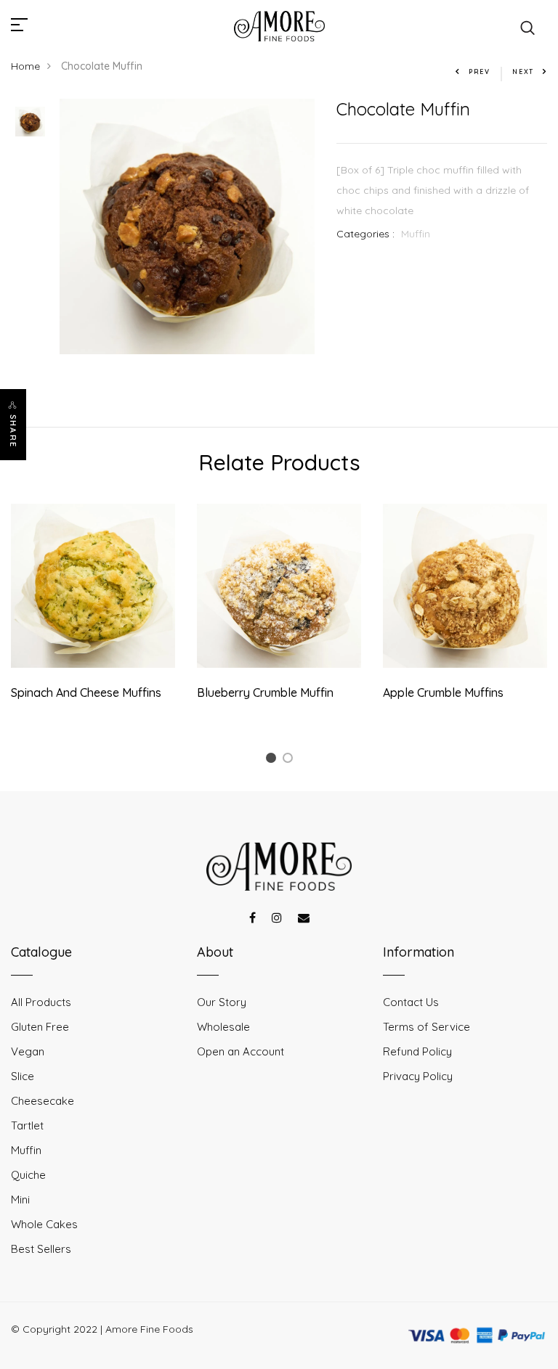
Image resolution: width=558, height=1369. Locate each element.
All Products (41, 1002)
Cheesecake (42, 1101)
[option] (30, 123)
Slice (22, 1076)
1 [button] (273, 760)
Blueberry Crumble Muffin (265, 692)
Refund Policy (417, 1051)
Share (13, 431)
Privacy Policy (418, 1076)
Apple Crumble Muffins (443, 692)
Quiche (28, 1175)
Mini (20, 1199)
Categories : (365, 233)
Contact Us (411, 1002)
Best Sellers (41, 1249)
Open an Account (240, 1051)
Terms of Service (426, 1027)
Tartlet (27, 1125)
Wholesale (223, 1027)
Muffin (415, 233)
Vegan (27, 1051)
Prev (479, 71)
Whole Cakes (44, 1224)
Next (523, 71)
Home (25, 66)
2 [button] (290, 760)
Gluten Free (40, 1027)
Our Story (221, 1002)
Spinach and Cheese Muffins (86, 692)
